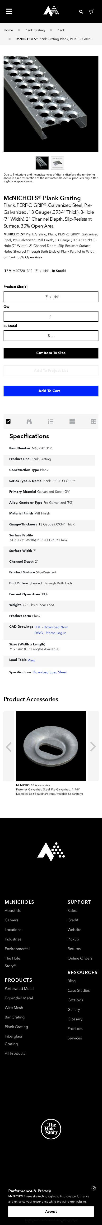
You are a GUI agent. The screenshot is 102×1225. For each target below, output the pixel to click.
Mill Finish (42, 513)
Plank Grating (35, 30)
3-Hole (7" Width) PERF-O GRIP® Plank (38, 540)
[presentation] (8, 746)
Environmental (17, 948)
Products (75, 1028)
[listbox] (51, 162)
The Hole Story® (12, 962)
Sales (72, 910)
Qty (6, 307)
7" (35, 551)
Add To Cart (49, 391)
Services (75, 1038)
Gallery (74, 1009)
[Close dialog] (94, 1188)
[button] (51, 104)
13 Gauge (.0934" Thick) (56, 524)
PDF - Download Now (51, 627)
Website (74, 929)
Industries (13, 939)
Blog (72, 981)
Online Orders (80, 958)
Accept (51, 1211)
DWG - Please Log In (50, 633)
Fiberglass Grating (14, 1040)
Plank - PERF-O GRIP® (59, 481)
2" (36, 562)
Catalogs (75, 1000)
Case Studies (79, 990)
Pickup (73, 939)
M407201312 (42, 448)
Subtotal (10, 326)
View (31, 660)
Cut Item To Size (51, 353)
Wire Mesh (14, 1007)
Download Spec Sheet (50, 672)
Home (8, 30)
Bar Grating (15, 1017)
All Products (15, 1053)
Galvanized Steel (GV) (53, 492)
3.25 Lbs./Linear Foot (38, 605)
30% (44, 594)
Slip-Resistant (46, 572)
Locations (13, 929)
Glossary (75, 1019)
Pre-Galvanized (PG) (58, 503)
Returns (74, 948)
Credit (73, 920)
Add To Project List (51, 370)
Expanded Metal (19, 998)
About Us (13, 910)
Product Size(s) (16, 287)
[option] (42, 163)
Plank (61, 30)
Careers (11, 920)
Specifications (29, 436)
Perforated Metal (19, 988)
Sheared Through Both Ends (50, 583)
